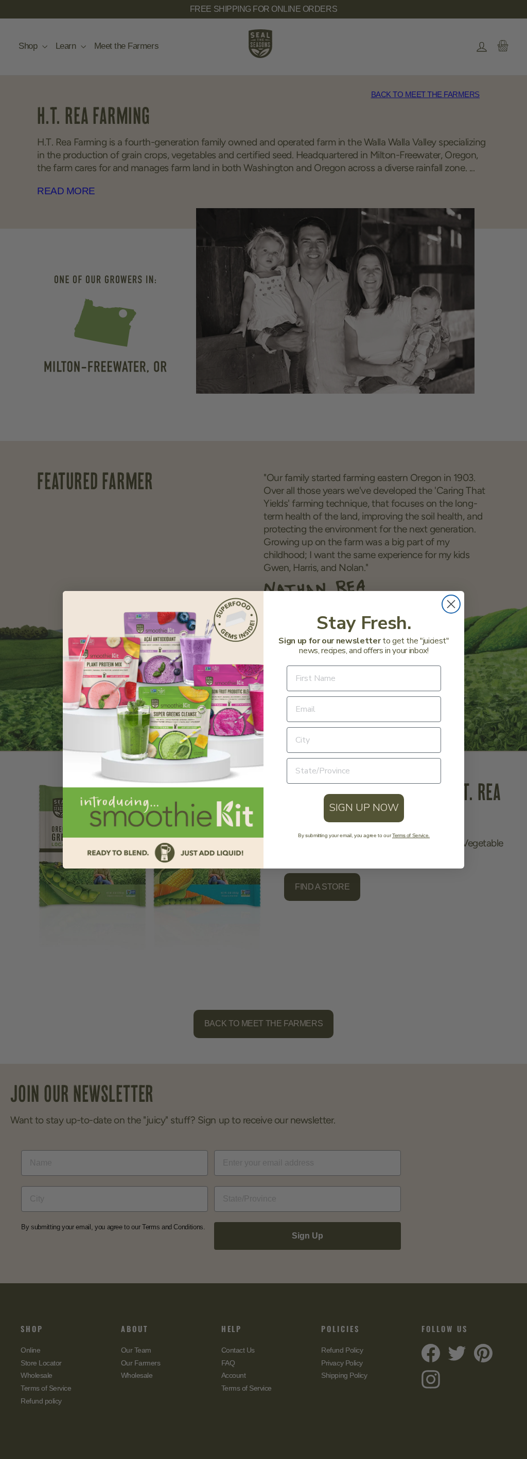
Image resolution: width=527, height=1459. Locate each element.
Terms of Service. (411, 835)
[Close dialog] (451, 604)
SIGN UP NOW (364, 808)
